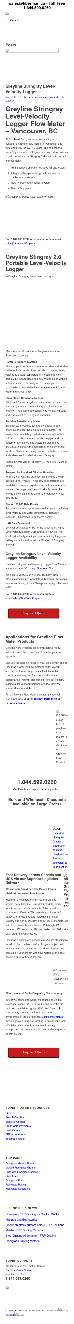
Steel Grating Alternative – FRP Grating (31, 1235)
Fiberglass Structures (18, 1188)
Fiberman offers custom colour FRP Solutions (35, 1225)
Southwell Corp (17, 139)
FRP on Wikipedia (16, 1134)
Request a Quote (16, 703)
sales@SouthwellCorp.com (21, 243)
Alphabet (10, 1314)
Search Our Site (15, 1117)
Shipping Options (15, 1121)
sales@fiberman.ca (27, 3)
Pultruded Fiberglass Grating (22, 1172)
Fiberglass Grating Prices (20, 1163)
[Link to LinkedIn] (54, 1319)
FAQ (8, 1113)
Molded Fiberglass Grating (21, 1167)
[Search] (54, 20)
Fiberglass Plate (15, 1180)
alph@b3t (10, 101)
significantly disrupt (52, 1017)
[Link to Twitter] (60, 1319)
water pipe (48, 96)
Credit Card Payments (18, 1126)
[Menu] (63, 20)
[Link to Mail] (65, 1319)
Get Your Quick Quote (18, 1270)
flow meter (28, 96)
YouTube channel (15, 1138)
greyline (38, 96)
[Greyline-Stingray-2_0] (32, 65)
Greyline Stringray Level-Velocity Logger (30, 88)
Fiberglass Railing (16, 1184)
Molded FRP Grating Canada (24, 1230)
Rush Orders (13, 1130)
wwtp (56, 96)
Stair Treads (12, 1176)
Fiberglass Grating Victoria (23, 1241)
